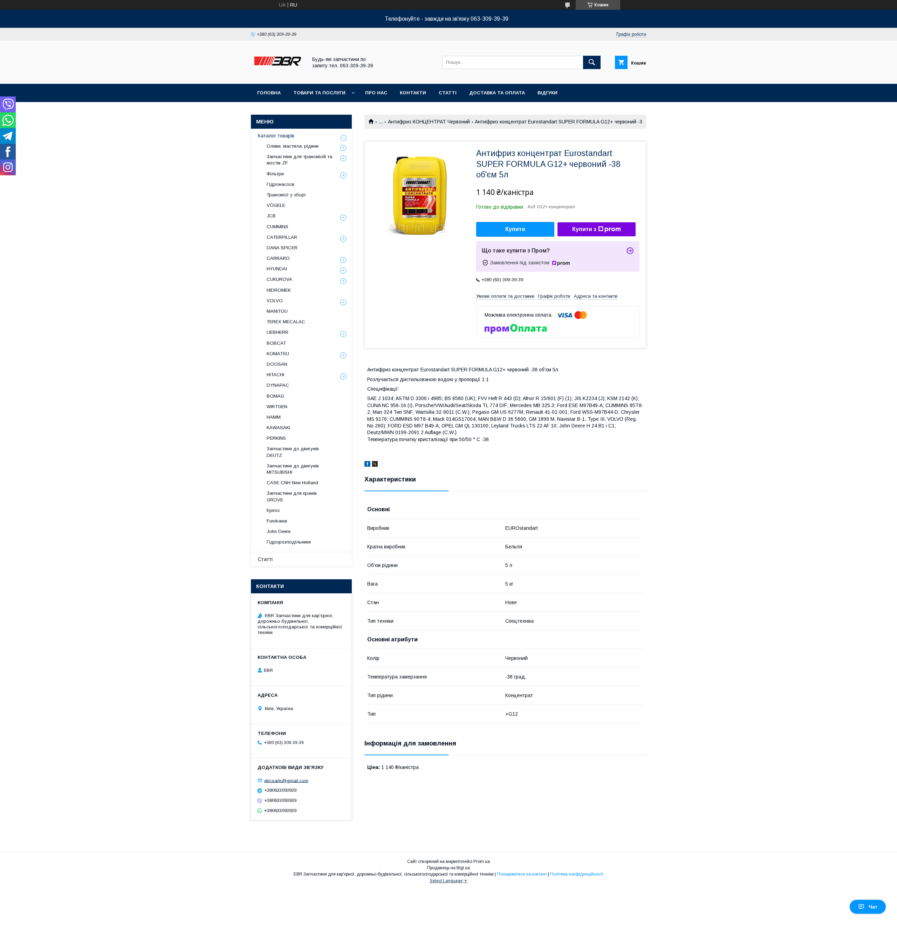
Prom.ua (481, 861)
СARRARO (278, 258)
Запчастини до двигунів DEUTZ (293, 452)
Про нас (376, 92)
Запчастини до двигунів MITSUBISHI (293, 469)
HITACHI (275, 374)
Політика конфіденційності (576, 874)
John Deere (278, 531)
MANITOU (277, 311)
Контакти (413, 92)
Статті (448, 92)
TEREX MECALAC (286, 321)
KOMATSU (278, 353)
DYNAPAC (278, 385)
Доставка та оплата (497, 92)
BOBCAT (276, 343)
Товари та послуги (319, 92)
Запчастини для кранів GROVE (292, 496)
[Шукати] (592, 62)
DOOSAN (277, 364)
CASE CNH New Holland (292, 482)
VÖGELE (276, 205)
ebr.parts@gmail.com (286, 780)
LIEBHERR (277, 332)
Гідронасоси (280, 184)
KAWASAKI (278, 427)
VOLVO (275, 300)
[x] (375, 465)
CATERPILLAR (282, 237)
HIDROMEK (279, 290)
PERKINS (276, 438)
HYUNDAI (277, 268)
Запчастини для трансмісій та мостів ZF (299, 160)
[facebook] (367, 465)
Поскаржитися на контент (522, 874)
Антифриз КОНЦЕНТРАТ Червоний (429, 121)
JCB (271, 215)
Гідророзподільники (289, 542)
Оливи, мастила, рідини (293, 146)
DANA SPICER (282, 247)
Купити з (584, 229)
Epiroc (273, 510)
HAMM (274, 417)
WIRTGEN (277, 406)
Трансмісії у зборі (286, 194)
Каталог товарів (276, 136)
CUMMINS (277, 226)
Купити (515, 229)
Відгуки (547, 92)
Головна (269, 92)
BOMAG (275, 396)
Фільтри (275, 173)
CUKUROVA (279, 279)
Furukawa (277, 521)
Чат (873, 907)
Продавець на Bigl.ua (448, 867)
